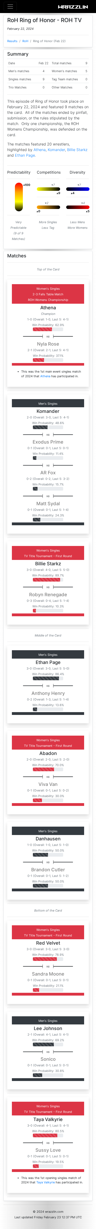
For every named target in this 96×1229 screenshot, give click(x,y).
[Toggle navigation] (10, 6)
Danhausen (48, 839)
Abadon (48, 753)
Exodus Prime (48, 442)
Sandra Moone (48, 974)
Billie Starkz (77, 149)
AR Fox (48, 472)
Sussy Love (48, 1150)
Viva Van (48, 784)
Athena (40, 149)
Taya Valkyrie (48, 1119)
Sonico (48, 1059)
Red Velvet (48, 943)
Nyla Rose (48, 344)
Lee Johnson (48, 1028)
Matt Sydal (48, 503)
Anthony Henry (48, 693)
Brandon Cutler (48, 869)
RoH (25, 41)
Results (12, 41)
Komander (56, 149)
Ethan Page (25, 155)
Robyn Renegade (48, 594)
